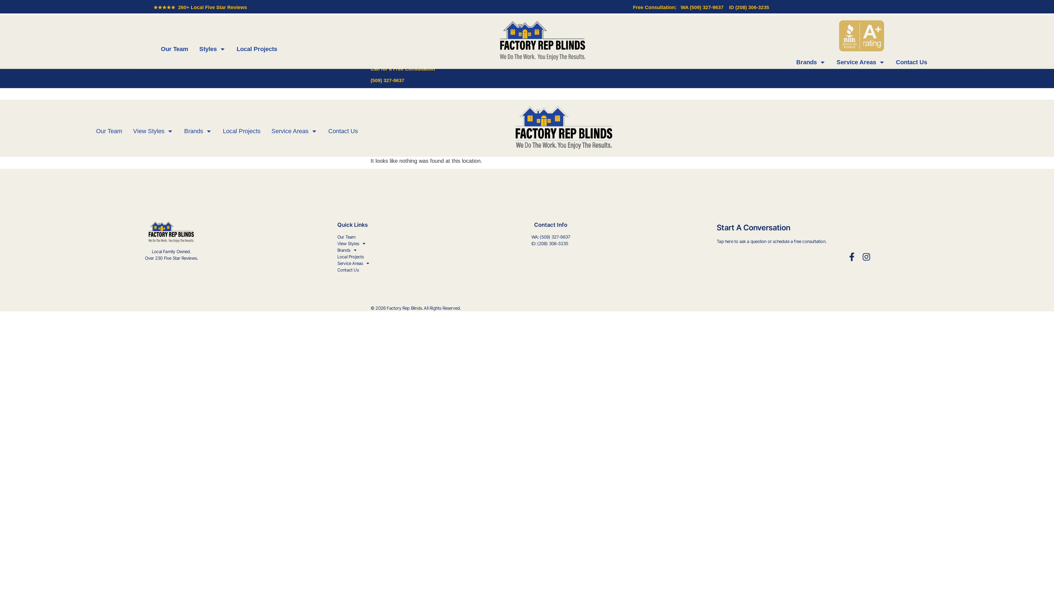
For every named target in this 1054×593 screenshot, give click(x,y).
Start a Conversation (753, 227)
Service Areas (856, 62)
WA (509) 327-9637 (702, 7)
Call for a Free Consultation (403, 69)
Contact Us (911, 62)
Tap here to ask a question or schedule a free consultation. (771, 241)
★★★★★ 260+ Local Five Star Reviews (200, 7)
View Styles (148, 131)
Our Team (174, 49)
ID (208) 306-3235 (749, 7)
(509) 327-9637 (387, 80)
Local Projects (257, 49)
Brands (806, 62)
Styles (208, 49)
